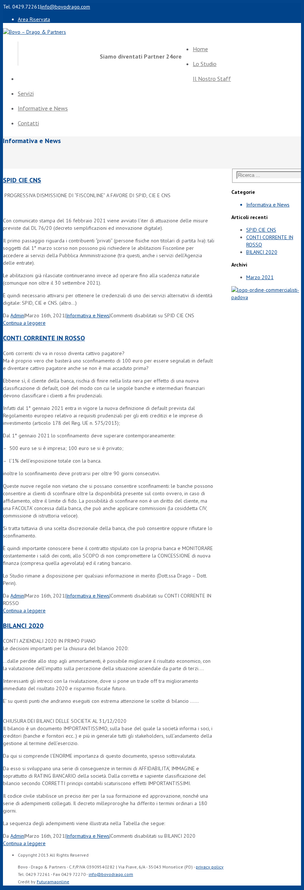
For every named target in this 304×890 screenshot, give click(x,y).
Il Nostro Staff (212, 78)
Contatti (28, 123)
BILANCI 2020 (23, 625)
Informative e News (43, 108)
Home (200, 49)
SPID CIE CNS (22, 180)
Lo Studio (205, 63)
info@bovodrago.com (65, 6)
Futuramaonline (53, 881)
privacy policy (210, 867)
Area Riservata (34, 19)
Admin (17, 315)
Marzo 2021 (260, 277)
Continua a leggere (24, 323)
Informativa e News (87, 315)
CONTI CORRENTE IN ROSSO (44, 338)
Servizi (26, 93)
